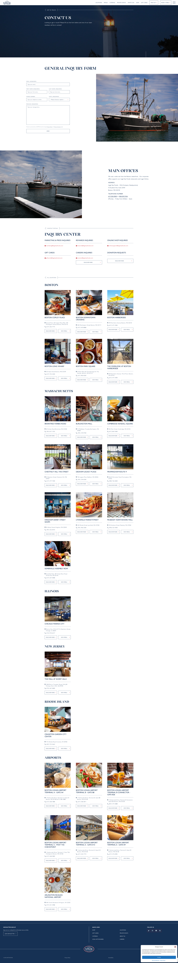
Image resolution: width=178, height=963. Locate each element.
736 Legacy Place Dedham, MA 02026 (87, 477)
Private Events (121, 2)
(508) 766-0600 (113, 481)
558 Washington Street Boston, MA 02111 (89, 325)
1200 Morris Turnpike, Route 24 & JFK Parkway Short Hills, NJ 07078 (56, 685)
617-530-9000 (112, 196)
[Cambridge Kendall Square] (120, 408)
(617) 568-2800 (50, 856)
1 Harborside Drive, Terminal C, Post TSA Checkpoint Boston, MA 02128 (58, 853)
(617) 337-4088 (50, 577)
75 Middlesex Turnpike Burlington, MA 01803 (88, 429)
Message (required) (32, 104)
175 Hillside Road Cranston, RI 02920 (56, 742)
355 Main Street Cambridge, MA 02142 (120, 429)
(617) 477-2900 (113, 325)
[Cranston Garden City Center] (58, 719)
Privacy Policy (162, 960)
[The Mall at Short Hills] (58, 664)
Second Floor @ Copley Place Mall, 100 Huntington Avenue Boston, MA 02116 (57, 323)
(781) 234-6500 (82, 479)
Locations (99, 2)
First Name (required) (33, 88)
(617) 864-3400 (113, 431)
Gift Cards (144, 2)
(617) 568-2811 (82, 801)
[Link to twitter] (159, 930)
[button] (175, 947)
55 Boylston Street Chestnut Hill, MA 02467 (56, 477)
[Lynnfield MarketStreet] (89, 504)
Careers (122, 939)
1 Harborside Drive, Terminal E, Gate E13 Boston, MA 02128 (89, 850)
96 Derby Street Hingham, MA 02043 (56, 527)
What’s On (131, 2)
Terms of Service (57, 126)
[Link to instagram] (152, 930)
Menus (106, 2)
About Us (122, 936)
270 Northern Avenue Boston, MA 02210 (120, 323)
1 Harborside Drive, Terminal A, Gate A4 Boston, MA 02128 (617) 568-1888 (57, 798)
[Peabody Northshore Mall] (120, 504)
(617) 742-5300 (50, 374)
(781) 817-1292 (50, 431)
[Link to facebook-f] (156, 930)
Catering (112, 2)
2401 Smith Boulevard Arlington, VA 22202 (58, 902)
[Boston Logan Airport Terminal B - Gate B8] (89, 775)
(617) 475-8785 (113, 854)
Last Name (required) (55, 88)
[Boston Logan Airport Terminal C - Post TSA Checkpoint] (58, 827)
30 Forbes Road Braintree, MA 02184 (56, 429)
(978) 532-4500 (113, 527)
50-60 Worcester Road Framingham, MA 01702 (120, 477)
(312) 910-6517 (50, 633)
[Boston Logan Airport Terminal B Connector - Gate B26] (120, 775)
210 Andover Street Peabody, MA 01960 (120, 525)
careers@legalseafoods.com (85, 258)
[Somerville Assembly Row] (58, 553)
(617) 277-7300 (50, 481)
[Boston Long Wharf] (58, 351)
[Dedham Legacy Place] (89, 456)
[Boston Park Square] (89, 351)
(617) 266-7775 (50, 326)
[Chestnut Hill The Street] (58, 456)
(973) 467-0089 (50, 688)
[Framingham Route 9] (120, 456)
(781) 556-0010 (50, 529)
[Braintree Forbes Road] (58, 408)
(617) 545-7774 (82, 854)
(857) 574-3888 (113, 804)
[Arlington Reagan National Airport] (58, 880)
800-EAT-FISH (123, 196)
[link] (7, 3)
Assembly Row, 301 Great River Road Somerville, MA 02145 (56, 574)
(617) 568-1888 (50, 801)
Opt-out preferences (155, 960)
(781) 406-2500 (82, 527)
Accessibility (110, 957)
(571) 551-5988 (50, 905)
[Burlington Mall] (89, 408)
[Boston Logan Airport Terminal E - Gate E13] (89, 827)
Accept (159, 957)
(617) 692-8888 (82, 327)
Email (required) (31, 81)
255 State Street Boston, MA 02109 (56, 371)
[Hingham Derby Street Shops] (58, 504)
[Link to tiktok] (148, 930)
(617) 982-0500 (82, 375)
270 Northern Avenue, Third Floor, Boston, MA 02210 (121, 374)
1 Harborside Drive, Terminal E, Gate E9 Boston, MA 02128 (120, 850)
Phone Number (30, 96)
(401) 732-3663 (50, 744)
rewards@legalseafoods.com (85, 245)
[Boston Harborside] (120, 302)
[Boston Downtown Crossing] (89, 302)
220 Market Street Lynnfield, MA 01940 (88, 525)
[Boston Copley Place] (58, 302)
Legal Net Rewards (98, 939)
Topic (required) (54, 96)
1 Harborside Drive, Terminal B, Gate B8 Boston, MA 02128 (88, 798)
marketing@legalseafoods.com (54, 245)
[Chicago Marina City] (58, 608)
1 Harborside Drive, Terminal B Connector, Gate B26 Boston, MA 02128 (121, 800)
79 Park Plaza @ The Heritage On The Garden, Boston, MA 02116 (88, 372)
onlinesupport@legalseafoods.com (118, 245)
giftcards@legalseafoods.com (54, 258)
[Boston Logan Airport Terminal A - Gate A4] (58, 775)
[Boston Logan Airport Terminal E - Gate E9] (120, 827)
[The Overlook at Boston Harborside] (120, 351)
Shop (137, 2)
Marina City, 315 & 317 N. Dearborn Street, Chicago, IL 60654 (58, 629)
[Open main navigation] (174, 3)
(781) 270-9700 (82, 433)
